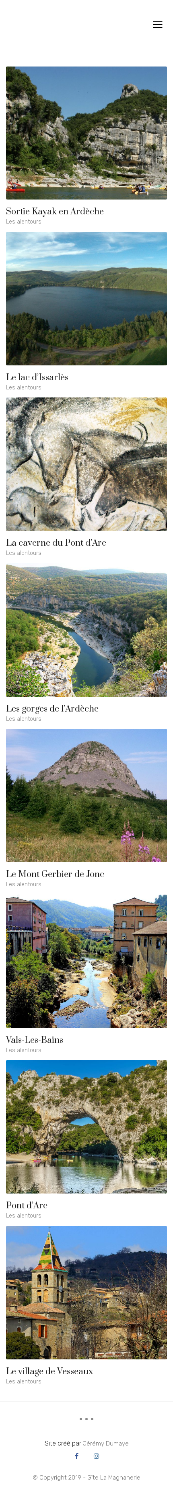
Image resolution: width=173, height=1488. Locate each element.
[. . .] (86, 1422)
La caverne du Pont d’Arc (56, 543)
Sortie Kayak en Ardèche (55, 212)
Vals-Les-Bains (34, 1040)
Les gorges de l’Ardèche (52, 709)
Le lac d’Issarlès (37, 377)
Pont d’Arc (26, 1206)
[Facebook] (76, 1456)
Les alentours (23, 221)
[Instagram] (97, 1456)
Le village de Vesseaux (49, 1371)
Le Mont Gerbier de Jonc (55, 874)
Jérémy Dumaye (106, 1443)
